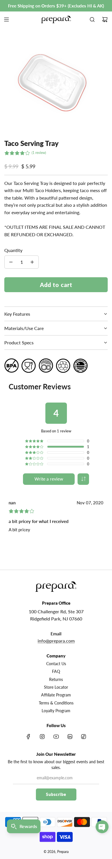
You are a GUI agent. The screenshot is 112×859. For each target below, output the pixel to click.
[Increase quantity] (32, 262)
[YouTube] (56, 736)
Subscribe (56, 794)
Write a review (48, 478)
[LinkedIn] (69, 736)
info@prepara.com (56, 640)
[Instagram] (42, 736)
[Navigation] (6, 19)
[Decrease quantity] (11, 262)
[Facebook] (28, 736)
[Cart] (105, 19)
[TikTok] (83, 736)
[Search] (92, 19)
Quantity (13, 250)
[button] (83, 479)
